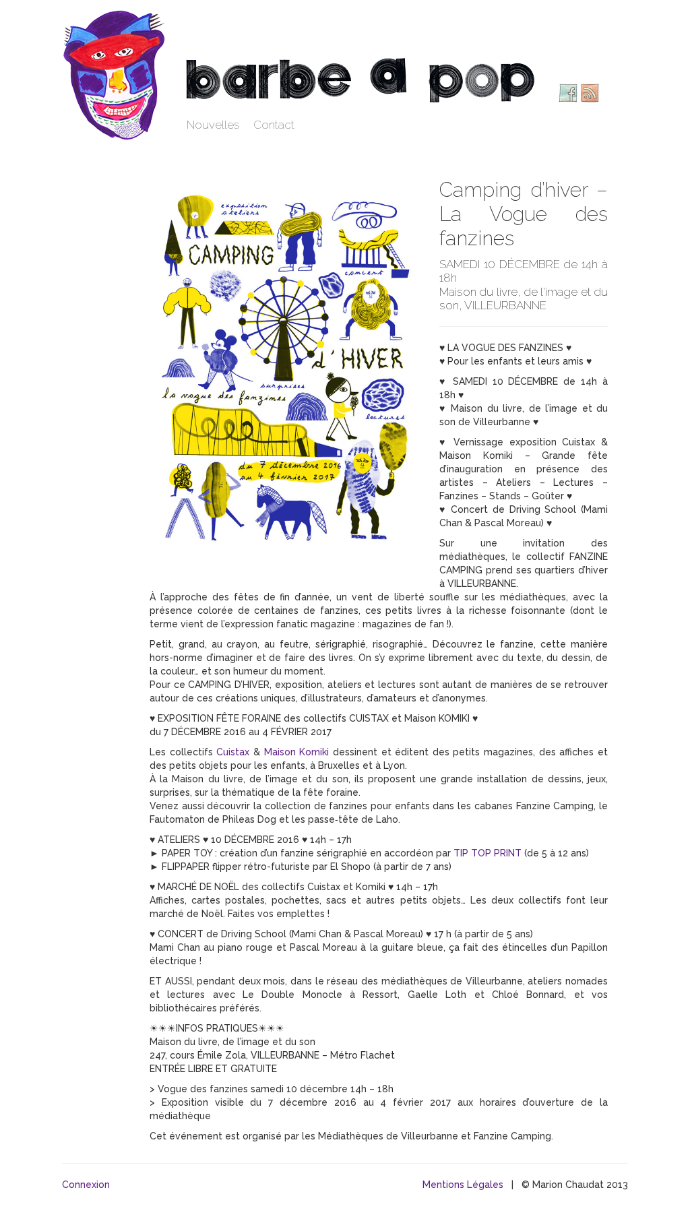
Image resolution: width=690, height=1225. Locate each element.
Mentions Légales (462, 1184)
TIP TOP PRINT (487, 853)
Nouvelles (213, 124)
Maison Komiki (297, 752)
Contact (273, 124)
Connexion (86, 1184)
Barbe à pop (116, 74)
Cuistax (232, 752)
